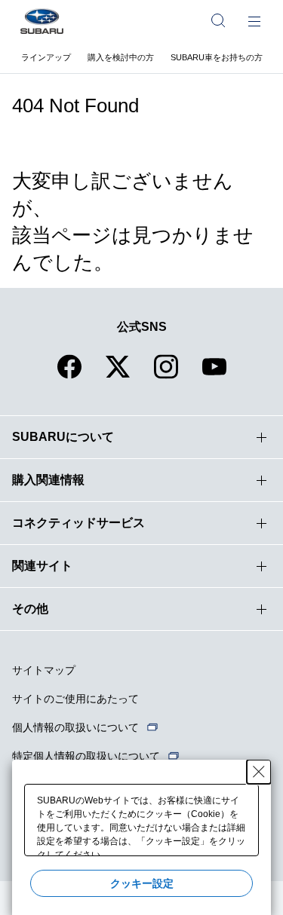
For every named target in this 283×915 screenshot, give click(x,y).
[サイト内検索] (218, 20)
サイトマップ (43, 670)
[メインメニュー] (254, 20)
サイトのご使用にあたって (75, 699)
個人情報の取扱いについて (75, 727)
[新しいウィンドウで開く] (69, 375)
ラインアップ (46, 57)
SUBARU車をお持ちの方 (217, 57)
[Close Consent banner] (259, 772)
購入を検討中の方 (121, 57)
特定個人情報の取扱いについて (86, 756)
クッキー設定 (142, 883)
